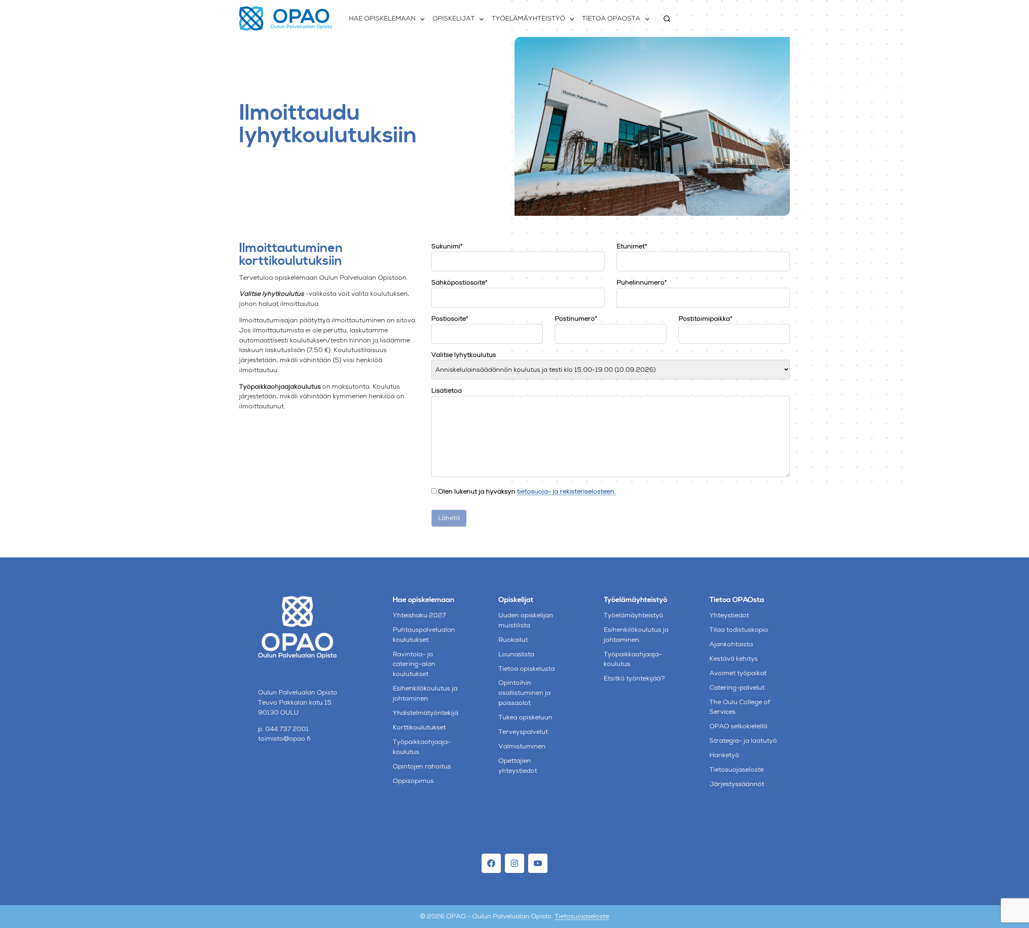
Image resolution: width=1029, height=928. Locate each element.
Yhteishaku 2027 (419, 615)
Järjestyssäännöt (736, 784)
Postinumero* (576, 318)
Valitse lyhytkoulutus (463, 354)
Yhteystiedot (729, 615)
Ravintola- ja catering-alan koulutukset (414, 664)
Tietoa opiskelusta (526, 668)
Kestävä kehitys (733, 658)
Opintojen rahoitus (422, 766)
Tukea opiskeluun (525, 717)
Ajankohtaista (731, 644)
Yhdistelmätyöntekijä (425, 713)
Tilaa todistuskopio (738, 629)
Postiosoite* (449, 318)
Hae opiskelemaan (382, 18)
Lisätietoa (446, 390)
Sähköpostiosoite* (459, 282)
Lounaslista (516, 654)
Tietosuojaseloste (736, 769)
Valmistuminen (521, 746)
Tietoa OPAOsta (611, 18)
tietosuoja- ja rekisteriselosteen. (566, 491)
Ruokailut (513, 639)
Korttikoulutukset (419, 727)
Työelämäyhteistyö (528, 18)
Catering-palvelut (737, 687)
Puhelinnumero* (642, 282)
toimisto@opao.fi (284, 738)
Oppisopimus (413, 780)
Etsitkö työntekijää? (634, 678)
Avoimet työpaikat (738, 673)
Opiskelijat (454, 18)
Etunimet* (632, 246)
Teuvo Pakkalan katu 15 (295, 702)
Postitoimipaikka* (705, 318)
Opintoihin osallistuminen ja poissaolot (524, 692)
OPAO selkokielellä (738, 726)
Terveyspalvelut (523, 731)
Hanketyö (724, 755)
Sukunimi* (447, 246)
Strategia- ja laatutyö (743, 740)
